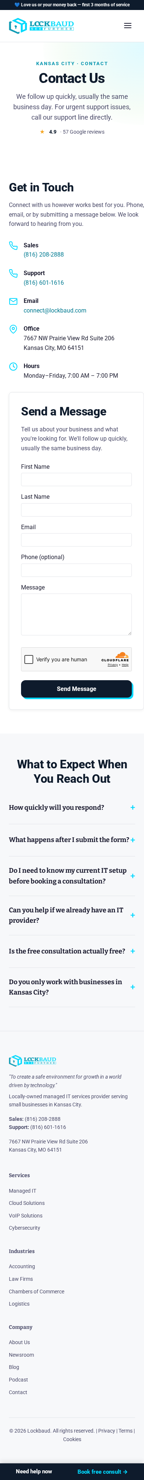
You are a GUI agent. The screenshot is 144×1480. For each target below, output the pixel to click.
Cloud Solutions (27, 1203)
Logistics (19, 1304)
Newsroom (21, 1355)
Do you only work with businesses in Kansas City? (65, 987)
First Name (35, 466)
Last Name (35, 496)
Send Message (76, 688)
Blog (14, 1367)
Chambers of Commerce (36, 1291)
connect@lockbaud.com (55, 310)
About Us (19, 1342)
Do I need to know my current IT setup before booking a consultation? (68, 875)
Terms (126, 1431)
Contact (18, 1392)
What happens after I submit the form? (69, 840)
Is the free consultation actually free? (67, 951)
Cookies (72, 1439)
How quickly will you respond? (56, 808)
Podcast (18, 1380)
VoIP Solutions (25, 1216)
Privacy (106, 1431)
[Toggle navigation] (127, 26)
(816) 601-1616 (44, 282)
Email (28, 527)
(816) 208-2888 (44, 254)
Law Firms (21, 1279)
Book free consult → (103, 1472)
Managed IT (22, 1191)
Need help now (34, 1471)
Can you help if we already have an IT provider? (66, 915)
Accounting (22, 1266)
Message (33, 587)
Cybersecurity (24, 1228)
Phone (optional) (43, 557)
